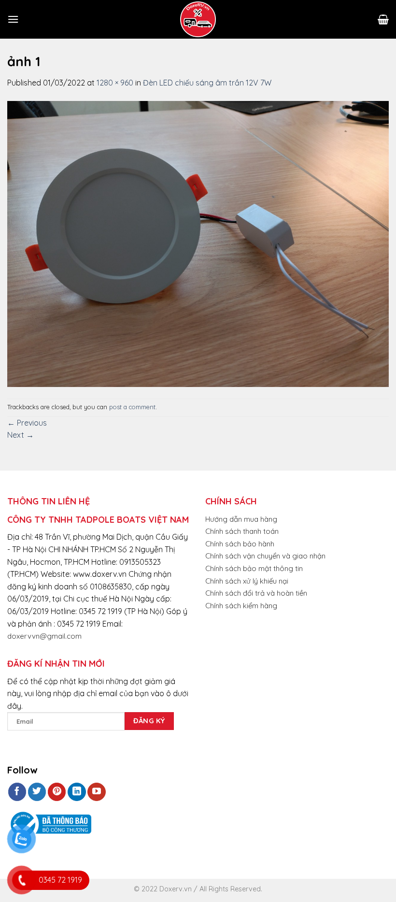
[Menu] (13, 19)
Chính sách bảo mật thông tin (254, 568)
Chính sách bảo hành (239, 543)
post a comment (132, 407)
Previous (27, 423)
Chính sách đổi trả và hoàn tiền (256, 593)
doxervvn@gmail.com (44, 636)
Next (20, 435)
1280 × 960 (115, 82)
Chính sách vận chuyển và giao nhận (265, 555)
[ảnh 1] (198, 243)
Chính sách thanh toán (242, 531)
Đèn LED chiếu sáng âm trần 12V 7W (207, 82)
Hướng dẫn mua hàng (241, 519)
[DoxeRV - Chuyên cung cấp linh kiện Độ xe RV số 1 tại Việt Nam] (198, 19)
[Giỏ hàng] (383, 19)
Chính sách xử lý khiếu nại (246, 581)
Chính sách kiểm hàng (241, 605)
